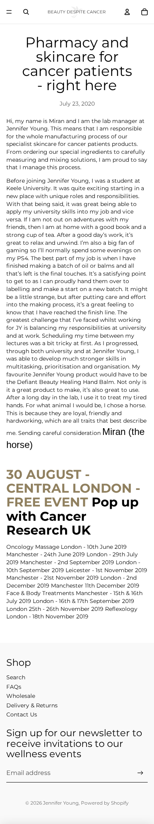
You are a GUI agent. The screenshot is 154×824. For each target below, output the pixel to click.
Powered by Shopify (105, 803)
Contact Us (21, 714)
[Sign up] (140, 772)
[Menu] (9, 12)
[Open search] (26, 12)
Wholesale (20, 695)
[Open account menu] (127, 12)
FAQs (13, 686)
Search (15, 677)
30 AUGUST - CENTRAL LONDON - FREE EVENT (73, 488)
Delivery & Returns (32, 705)
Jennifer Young (61, 803)
